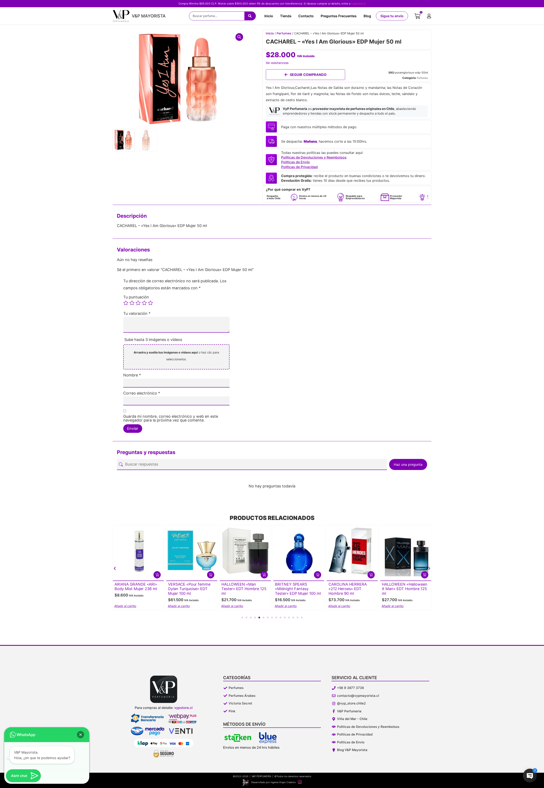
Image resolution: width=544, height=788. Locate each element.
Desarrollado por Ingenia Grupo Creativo (273, 782)
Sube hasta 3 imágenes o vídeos (153, 339)
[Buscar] (250, 15)
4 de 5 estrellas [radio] (144, 302)
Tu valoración (136, 313)
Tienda (285, 16)
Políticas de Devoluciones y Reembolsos (314, 157)
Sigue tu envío (392, 16)
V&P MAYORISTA (149, 15)
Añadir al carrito (125, 606)
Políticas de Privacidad (299, 167)
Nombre (132, 375)
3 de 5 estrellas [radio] (138, 302)
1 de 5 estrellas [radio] (125, 302)
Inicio (268, 16)
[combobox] (216, 15)
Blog (367, 16)
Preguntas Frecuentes (339, 16)
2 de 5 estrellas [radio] (132, 302)
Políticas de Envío (295, 162)
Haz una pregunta (408, 464)
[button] (239, 37)
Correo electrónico (141, 393)
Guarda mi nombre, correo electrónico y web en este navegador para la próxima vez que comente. (170, 418)
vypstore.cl (358, 3)
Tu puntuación (136, 297)
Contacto (306, 16)
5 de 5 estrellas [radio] (150, 302)
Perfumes (284, 33)
